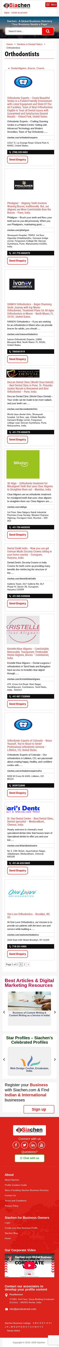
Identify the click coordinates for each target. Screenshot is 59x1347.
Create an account (19, 13)
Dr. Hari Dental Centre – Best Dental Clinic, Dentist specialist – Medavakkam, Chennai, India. (30, 821)
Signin (6, 13)
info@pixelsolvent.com (22, 1309)
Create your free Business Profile (21, 1228)
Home (8, 1238)
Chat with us (30, 1158)
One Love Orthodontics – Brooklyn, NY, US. (28, 915)
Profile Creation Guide (16, 1185)
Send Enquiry (17, 159)
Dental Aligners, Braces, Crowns (27, 68)
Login (7, 1222)
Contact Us (10, 1195)
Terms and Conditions (15, 1200)
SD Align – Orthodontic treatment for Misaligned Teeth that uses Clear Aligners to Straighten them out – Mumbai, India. (30, 486)
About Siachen (12, 1180)
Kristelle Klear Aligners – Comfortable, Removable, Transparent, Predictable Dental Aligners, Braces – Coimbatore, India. (28, 653)
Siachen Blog (11, 1233)
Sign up (39, 1109)
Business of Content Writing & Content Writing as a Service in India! (29, 1014)
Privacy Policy (11, 1206)
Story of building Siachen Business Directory (27, 1190)
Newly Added (13, 1330)
